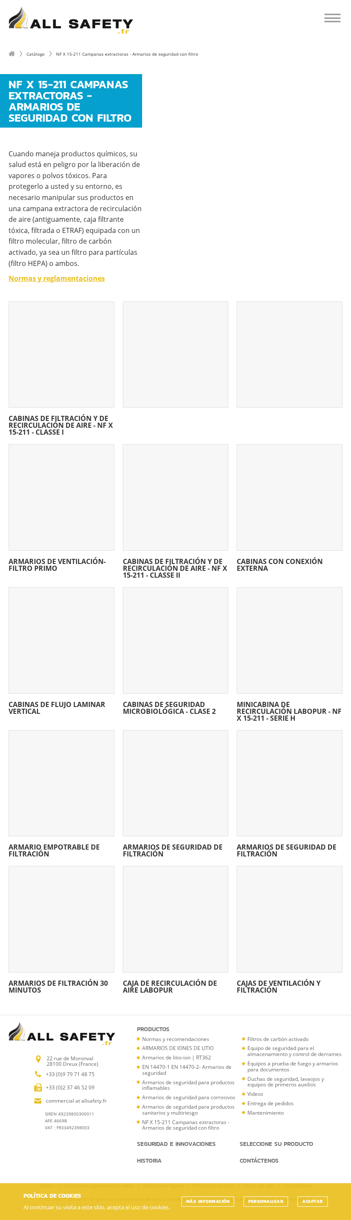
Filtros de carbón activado (278, 1039)
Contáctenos (259, 1160)
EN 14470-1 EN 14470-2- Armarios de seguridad (187, 1070)
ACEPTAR (312, 1201)
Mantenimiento (265, 1112)
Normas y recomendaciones (175, 1039)
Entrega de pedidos (270, 1103)
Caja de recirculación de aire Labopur (170, 985)
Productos (153, 1029)
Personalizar (265, 1201)
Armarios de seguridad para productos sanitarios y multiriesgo (188, 1109)
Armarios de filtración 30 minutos (58, 985)
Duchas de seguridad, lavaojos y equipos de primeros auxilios (285, 1082)
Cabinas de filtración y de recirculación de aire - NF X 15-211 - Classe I (61, 425)
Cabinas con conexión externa (280, 564)
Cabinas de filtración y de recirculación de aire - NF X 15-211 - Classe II (175, 568)
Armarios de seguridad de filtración (173, 849)
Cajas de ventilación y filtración (279, 985)
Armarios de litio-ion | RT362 (176, 1057)
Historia (149, 1160)
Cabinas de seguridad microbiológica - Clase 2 (169, 707)
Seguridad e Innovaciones (176, 1144)
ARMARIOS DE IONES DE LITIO (178, 1048)
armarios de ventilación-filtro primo (57, 564)
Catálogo (36, 54)
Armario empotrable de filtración (54, 849)
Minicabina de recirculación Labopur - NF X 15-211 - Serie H (289, 711)
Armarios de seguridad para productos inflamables (188, 1085)
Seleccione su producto (276, 1144)
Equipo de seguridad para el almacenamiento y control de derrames (294, 1051)
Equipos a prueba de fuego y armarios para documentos (292, 1066)
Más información (208, 1201)
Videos (255, 1094)
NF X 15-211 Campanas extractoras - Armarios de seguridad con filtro (185, 1125)
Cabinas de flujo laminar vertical (57, 707)
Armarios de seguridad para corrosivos (188, 1097)
